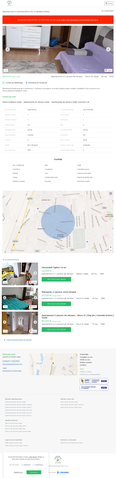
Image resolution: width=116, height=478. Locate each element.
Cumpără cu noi (86, 357)
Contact (83, 365)
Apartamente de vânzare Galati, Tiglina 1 (18, 407)
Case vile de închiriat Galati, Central (16, 445)
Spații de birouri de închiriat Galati (71, 443)
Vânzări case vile (67, 399)
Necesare (15, 465)
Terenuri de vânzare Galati (13, 423)
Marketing (39, 465)
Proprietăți (84, 354)
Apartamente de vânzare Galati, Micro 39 (18, 410)
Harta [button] (109, 70)
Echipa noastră (86, 362)
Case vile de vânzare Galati (69, 402)
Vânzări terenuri (11, 420)
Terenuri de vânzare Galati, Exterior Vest (18, 431)
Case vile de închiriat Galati (13, 443)
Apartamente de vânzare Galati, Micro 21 (18, 413)
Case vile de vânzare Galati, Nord (71, 407)
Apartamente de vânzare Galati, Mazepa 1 (18, 404)
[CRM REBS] (63, 472)
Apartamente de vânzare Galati (36, 102)
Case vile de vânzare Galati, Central (71, 404)
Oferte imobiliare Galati (12, 102)
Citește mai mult (9, 96)
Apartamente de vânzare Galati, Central (18, 415)
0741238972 (15, 361)
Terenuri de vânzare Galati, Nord (15, 426)
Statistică (27, 465)
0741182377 (6, 361)
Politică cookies (86, 372)
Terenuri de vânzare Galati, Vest (15, 429)
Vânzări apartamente (13, 399)
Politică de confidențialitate (90, 374)
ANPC (82, 369)
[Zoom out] (110, 250)
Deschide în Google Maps (11, 371)
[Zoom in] (110, 247)
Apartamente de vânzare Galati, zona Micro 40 (70, 102)
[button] (7, 49)
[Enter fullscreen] (110, 193)
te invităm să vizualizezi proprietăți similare (77, 20)
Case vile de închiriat (13, 440)
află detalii (33, 457)
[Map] (58, 222)
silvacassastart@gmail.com (12, 364)
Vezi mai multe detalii (56, 279)
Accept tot (34, 472)
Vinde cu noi (85, 360)
